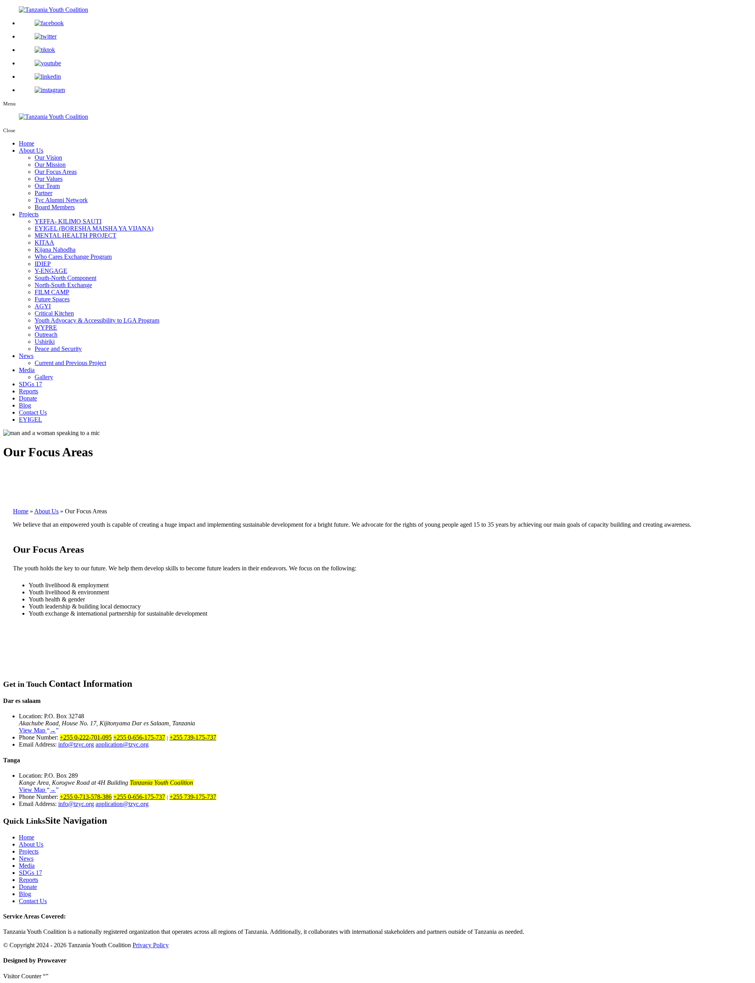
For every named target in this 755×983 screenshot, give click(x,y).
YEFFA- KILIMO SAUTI (68, 221)
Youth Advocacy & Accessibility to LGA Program (97, 320)
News (26, 355)
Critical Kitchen (54, 313)
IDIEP (43, 263)
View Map (37, 730)
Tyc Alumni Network (61, 200)
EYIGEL (30, 419)
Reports (28, 391)
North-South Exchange (63, 285)
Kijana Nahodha (55, 249)
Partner (43, 193)
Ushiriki (45, 341)
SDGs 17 (30, 384)
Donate (28, 398)
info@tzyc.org (76, 744)
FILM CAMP (52, 292)
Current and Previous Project (70, 363)
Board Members (55, 207)
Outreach (46, 334)
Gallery (44, 377)
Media (27, 370)
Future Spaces (52, 299)
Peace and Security (58, 348)
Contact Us (33, 412)
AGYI (43, 306)
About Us (31, 150)
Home (26, 143)
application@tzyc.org (122, 744)
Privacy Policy (151, 945)
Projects (29, 214)
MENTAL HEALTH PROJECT (75, 235)
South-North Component (65, 278)
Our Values (49, 178)
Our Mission (50, 164)
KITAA (44, 242)
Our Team (47, 186)
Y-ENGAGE (51, 270)
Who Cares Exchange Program (73, 256)
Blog (25, 405)
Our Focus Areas (56, 171)
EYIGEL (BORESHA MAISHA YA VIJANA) (94, 228)
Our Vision (48, 157)
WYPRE (46, 327)
